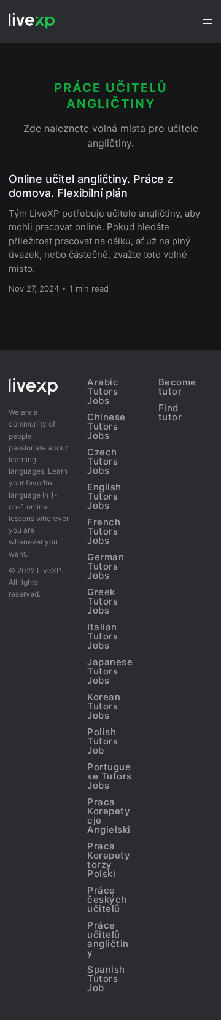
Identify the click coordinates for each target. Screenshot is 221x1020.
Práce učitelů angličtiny (108, 939)
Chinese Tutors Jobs (106, 426)
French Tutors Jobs (103, 531)
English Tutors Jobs (104, 496)
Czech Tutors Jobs (102, 461)
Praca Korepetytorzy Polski (108, 859)
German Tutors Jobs (105, 566)
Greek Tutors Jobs (102, 601)
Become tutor (177, 386)
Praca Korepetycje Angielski (109, 815)
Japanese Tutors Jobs (110, 671)
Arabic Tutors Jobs (102, 391)
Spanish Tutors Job (106, 978)
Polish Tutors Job (102, 741)
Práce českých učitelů (107, 899)
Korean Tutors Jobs (103, 706)
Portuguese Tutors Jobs (109, 776)
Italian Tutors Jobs (102, 636)
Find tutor (170, 412)
